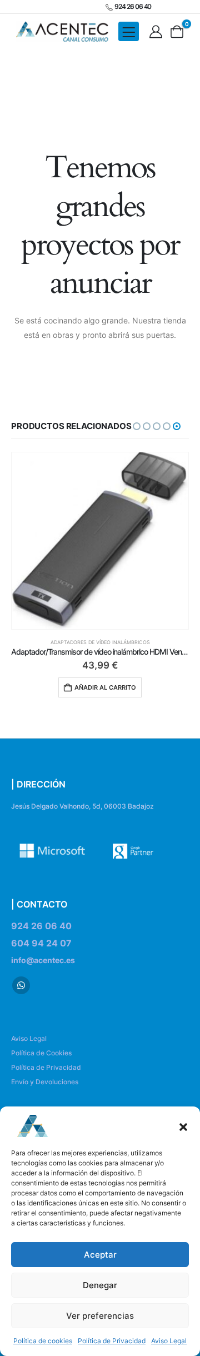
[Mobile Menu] (128, 31)
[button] (183, 1125)
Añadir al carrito (105, 687)
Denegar (100, 1285)
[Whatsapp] (21, 985)
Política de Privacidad (112, 1341)
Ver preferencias (100, 1315)
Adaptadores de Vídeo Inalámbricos (100, 642)
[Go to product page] (100, 540)
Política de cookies (42, 1341)
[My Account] (156, 31)
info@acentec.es (43, 960)
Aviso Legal (169, 1341)
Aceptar (100, 1254)
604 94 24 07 (41, 943)
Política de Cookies (41, 1053)
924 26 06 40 (41, 925)
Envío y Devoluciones (44, 1082)
